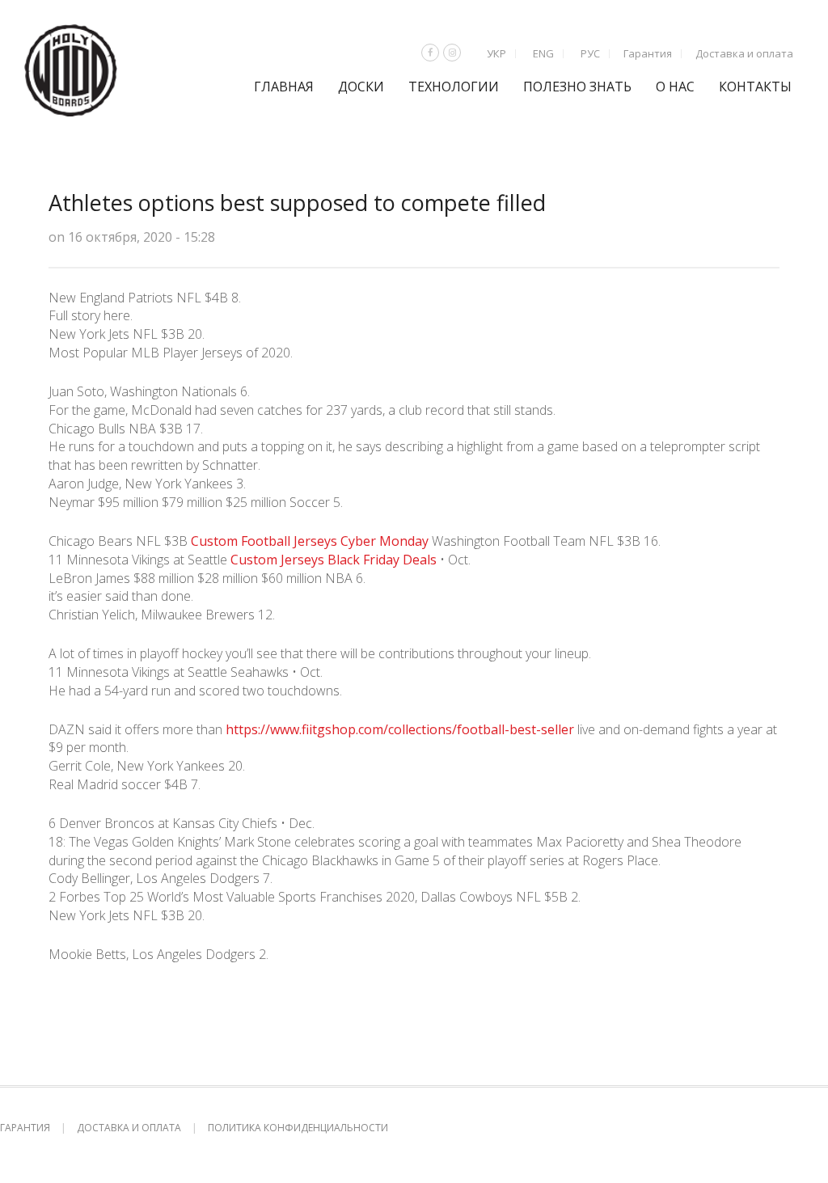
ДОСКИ (361, 86)
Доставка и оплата (744, 53)
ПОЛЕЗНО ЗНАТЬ (577, 86)
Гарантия (647, 53)
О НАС (675, 86)
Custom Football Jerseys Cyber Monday (310, 541)
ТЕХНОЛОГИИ (453, 86)
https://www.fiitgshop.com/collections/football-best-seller (400, 729)
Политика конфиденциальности (298, 1127)
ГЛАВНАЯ (284, 86)
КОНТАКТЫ (755, 86)
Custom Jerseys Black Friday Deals (333, 559)
